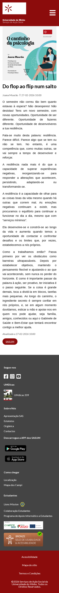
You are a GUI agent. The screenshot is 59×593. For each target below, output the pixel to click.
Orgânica (9, 426)
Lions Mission (11, 504)
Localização (10, 479)
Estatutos (9, 420)
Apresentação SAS (13, 415)
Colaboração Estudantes (17, 510)
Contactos (9, 431)
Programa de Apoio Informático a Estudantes (28, 515)
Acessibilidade (29, 556)
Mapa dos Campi (13, 484)
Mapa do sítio (29, 565)
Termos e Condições (29, 573)
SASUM (10, 341)
